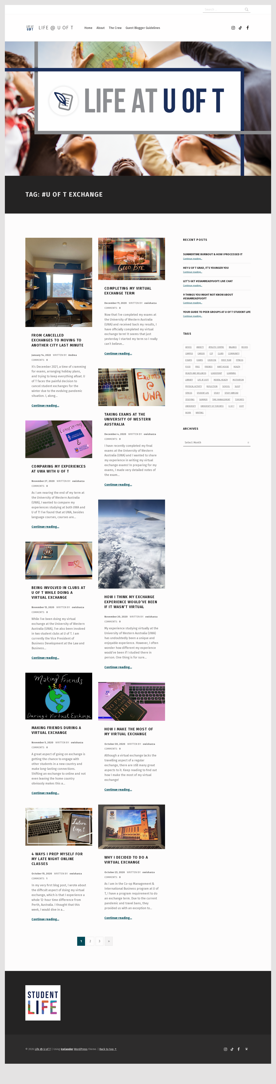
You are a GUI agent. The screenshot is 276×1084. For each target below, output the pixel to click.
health (237, 366)
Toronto (239, 399)
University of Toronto (212, 406)
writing (200, 412)
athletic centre (216, 347)
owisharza (150, 303)
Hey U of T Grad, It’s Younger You (206, 267)
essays (188, 360)
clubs (220, 353)
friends (208, 366)
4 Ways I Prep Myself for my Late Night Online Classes (57, 859)
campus (189, 353)
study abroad (231, 393)
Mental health (221, 380)
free (197, 366)
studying (190, 399)
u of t (231, 406)
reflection (212, 386)
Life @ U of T (55, 28)
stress (188, 393)
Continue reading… (45, 405)
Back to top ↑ (108, 1049)
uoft (241, 406)
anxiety (200, 347)
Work (188, 412)
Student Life (203, 393)
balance (233, 347)
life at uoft (203, 380)
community (233, 353)
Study (217, 393)
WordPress (80, 1049)
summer (203, 399)
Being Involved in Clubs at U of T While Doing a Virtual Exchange (58, 593)
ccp (211, 353)
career (201, 353)
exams (200, 360)
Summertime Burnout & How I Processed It (212, 254)
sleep (237, 386)
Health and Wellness (195, 373)
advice (188, 347)
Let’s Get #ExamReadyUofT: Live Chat (208, 281)
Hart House (223, 366)
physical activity (193, 386)
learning (231, 373)
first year (226, 360)
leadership (216, 373)
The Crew (115, 28)
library (189, 380)
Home (88, 28)
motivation (238, 380)
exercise (212, 360)
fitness (239, 360)
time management (221, 399)
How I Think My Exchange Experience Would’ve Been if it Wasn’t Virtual (130, 602)
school (226, 386)
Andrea (72, 355)
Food (188, 366)
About (101, 28)
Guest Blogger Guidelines (143, 28)
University (190, 406)
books (244, 347)
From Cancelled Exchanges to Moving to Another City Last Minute (58, 340)
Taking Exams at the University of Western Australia (127, 419)
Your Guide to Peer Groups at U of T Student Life (217, 312)
